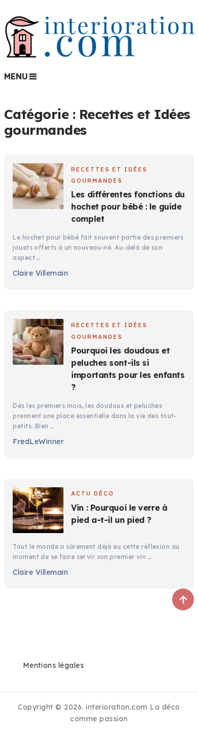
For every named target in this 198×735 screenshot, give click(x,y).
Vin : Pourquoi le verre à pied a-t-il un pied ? (119, 514)
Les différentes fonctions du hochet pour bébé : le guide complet (127, 206)
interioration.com (117, 707)
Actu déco (92, 493)
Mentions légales (53, 665)
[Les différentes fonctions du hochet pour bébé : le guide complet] (38, 187)
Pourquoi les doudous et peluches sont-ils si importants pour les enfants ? (127, 368)
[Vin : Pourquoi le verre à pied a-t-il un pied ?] (38, 511)
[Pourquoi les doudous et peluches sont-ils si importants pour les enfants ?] (38, 343)
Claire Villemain (40, 273)
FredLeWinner (38, 441)
